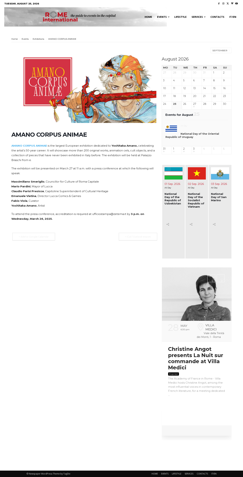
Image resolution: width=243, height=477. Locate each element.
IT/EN (213, 473)
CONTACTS (202, 473)
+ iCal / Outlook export (138, 236)
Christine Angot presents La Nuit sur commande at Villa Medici (195, 358)
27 (194, 104)
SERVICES (189, 473)
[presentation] (211, 278)
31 (164, 148)
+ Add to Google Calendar (34, 236)
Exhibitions (38, 39)
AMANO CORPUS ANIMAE (29, 145)
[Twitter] (228, 3)
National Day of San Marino (218, 197)
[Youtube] (236, 3)
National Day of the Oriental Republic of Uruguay (192, 135)
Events (25, 39)
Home (14, 39)
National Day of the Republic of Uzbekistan (173, 198)
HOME (155, 473)
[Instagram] (223, 3)
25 (174, 104)
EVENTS (164, 473)
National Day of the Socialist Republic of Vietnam (196, 200)
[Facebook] (219, 3)
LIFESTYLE (176, 473)
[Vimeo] (232, 3)
